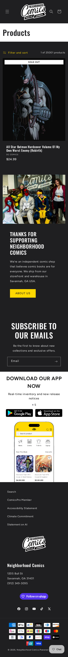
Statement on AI (17, 524)
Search (11, 491)
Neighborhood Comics (28, 650)
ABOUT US (22, 293)
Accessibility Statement (22, 508)
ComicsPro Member (19, 499)
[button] (7, 12)
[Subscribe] (56, 361)
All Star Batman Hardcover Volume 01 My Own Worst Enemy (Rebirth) (33, 148)
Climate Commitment (20, 516)
